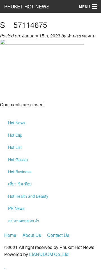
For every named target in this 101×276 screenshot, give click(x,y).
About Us (31, 235)
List (15, 147)
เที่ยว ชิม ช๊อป (20, 184)
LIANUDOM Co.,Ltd (48, 254)
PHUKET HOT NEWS (26, 6)
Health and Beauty (28, 196)
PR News (16, 208)
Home (10, 235)
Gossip (18, 159)
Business (19, 171)
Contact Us (58, 235)
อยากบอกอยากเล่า (23, 220)
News (16, 122)
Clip (15, 135)
